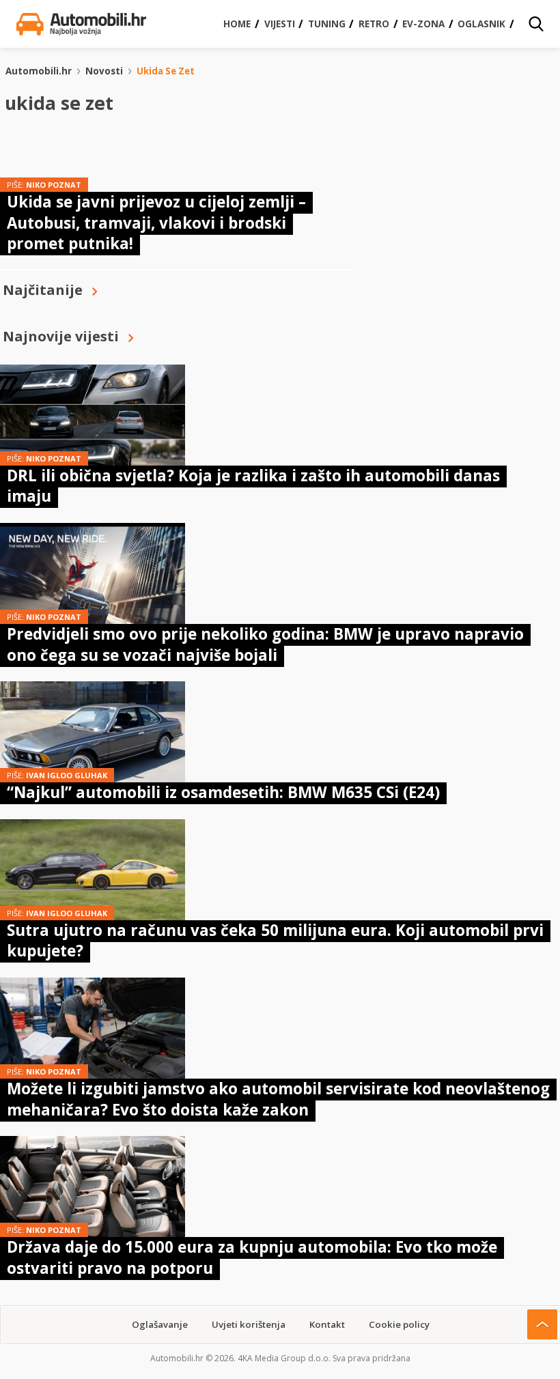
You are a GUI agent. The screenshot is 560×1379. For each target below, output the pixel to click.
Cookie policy (399, 1324)
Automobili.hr (38, 71)
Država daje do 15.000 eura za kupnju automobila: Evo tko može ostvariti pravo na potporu (252, 1257)
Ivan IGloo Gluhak (66, 775)
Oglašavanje (160, 1324)
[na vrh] (542, 1324)
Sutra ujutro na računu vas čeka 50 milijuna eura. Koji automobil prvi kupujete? (275, 940)
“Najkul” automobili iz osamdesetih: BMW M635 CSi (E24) (223, 792)
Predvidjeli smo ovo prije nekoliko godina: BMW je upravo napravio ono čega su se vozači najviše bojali (265, 644)
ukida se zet (166, 71)
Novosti (104, 71)
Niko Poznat (53, 185)
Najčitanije (43, 290)
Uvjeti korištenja (248, 1324)
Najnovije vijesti (61, 336)
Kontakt (327, 1324)
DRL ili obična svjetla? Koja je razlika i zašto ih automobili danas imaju (253, 486)
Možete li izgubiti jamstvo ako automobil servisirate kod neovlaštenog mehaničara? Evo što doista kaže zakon (278, 1099)
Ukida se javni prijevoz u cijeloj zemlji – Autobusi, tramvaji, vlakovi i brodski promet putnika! (156, 222)
